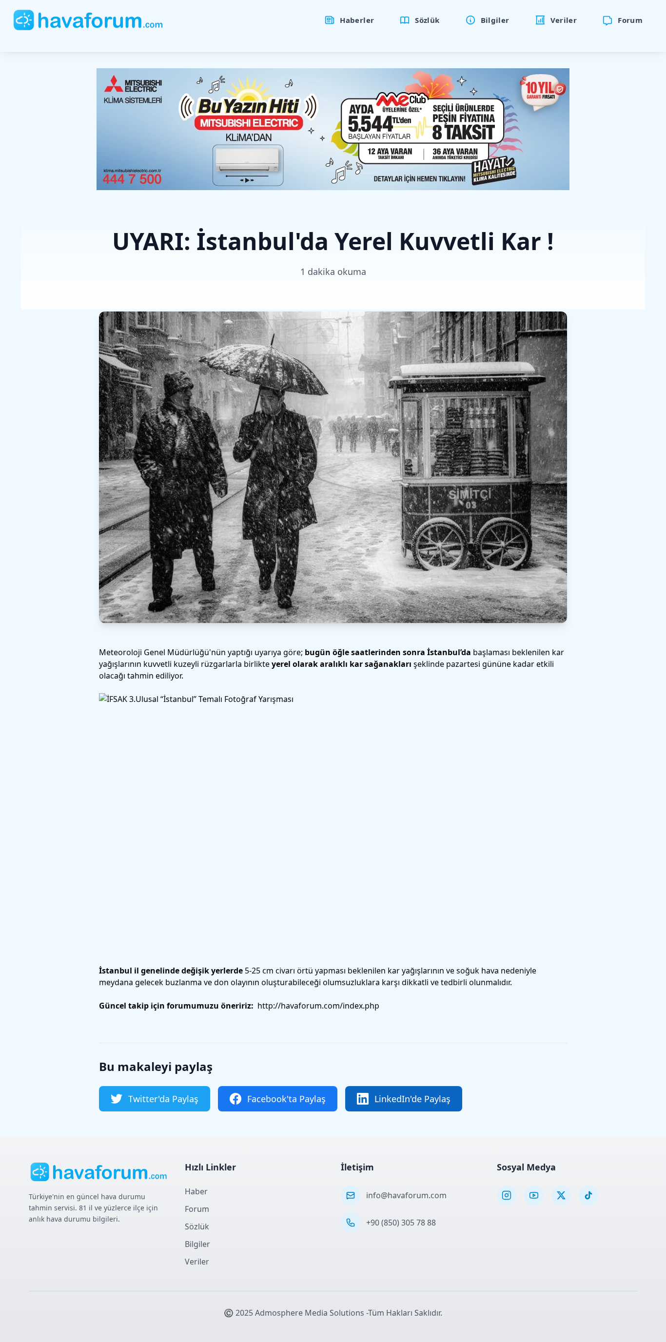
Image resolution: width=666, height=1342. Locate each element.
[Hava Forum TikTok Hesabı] (588, 1195)
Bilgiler (197, 1244)
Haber (196, 1191)
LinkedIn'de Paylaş (412, 1099)
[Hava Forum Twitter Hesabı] (561, 1195)
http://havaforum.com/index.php (318, 1005)
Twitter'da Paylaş (163, 1099)
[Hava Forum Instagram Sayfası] (506, 1195)
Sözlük (197, 1226)
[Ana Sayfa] (88, 20)
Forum (197, 1209)
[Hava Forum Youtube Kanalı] (534, 1195)
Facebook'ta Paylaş (286, 1099)
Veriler (197, 1261)
